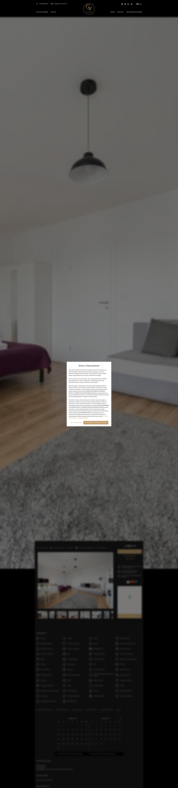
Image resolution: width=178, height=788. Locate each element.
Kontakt (120, 12)
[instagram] (122, 4)
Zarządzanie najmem (134, 12)
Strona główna (42, 12)
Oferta (53, 12)
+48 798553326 (43, 4)
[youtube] (128, 4)
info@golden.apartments (60, 4)
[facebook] (125, 4)
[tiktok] (131, 4)
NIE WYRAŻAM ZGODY (76, 422)
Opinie (112, 12)
